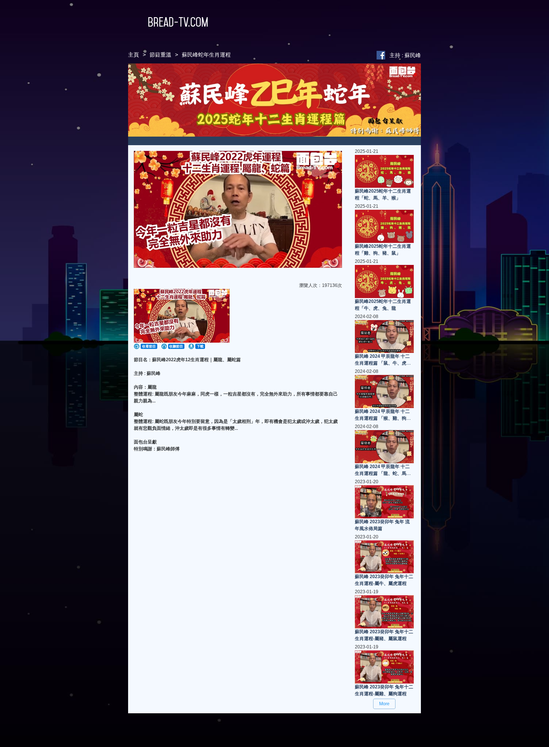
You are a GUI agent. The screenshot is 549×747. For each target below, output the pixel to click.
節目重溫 (160, 55)
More (384, 703)
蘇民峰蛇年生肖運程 (206, 55)
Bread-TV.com (178, 22)
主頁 (133, 55)
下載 (200, 346)
